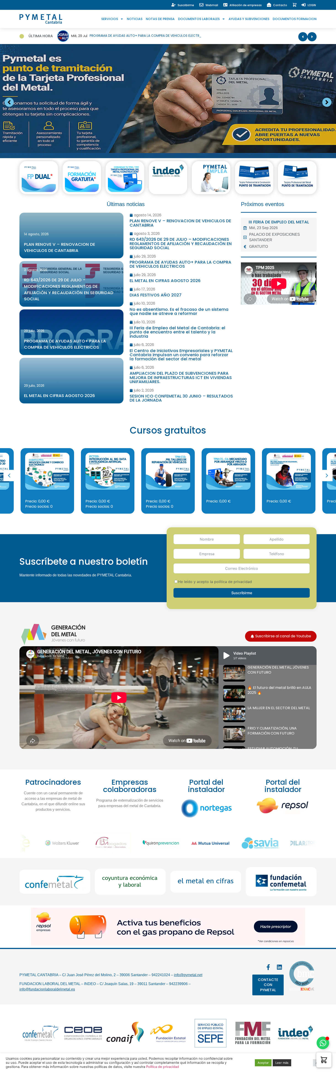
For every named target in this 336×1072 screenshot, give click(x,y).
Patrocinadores (53, 782)
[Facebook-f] (268, 967)
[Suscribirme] (173, 5)
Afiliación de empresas (245, 5)
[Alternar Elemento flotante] (323, 1043)
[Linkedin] (279, 967)
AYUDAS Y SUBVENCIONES (249, 19)
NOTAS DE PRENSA (160, 19)
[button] (327, 475)
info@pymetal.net (188, 975)
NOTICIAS (134, 19)
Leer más (281, 1062)
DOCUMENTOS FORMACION (295, 19)
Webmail (211, 5)
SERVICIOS (109, 19)
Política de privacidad (162, 1067)
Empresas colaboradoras (130, 786)
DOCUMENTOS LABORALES (199, 19)
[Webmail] (201, 5)
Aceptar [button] (263, 1062)
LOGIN (312, 5)
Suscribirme (186, 5)
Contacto (280, 5)
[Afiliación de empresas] (225, 5)
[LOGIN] (303, 5)
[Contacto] (269, 5)
